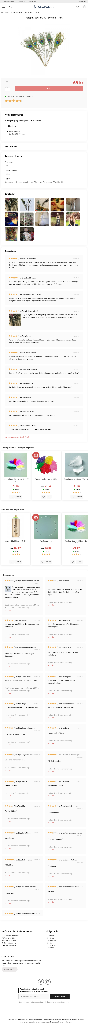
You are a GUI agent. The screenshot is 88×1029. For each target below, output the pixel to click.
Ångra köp (50, 948)
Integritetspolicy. (63, 1002)
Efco (6, 166)
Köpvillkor (50, 938)
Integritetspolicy (53, 945)
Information (82, 1)
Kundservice (51, 936)
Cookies (49, 943)
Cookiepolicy (51, 940)
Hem (2, 12)
